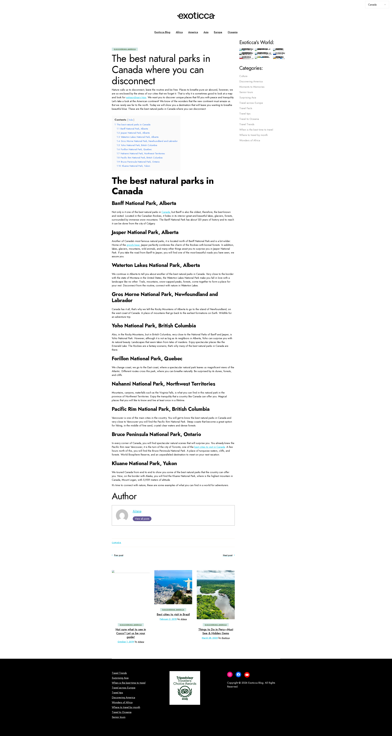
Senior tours (246, 92)
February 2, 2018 (168, 619)
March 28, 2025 (210, 637)
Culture (243, 76)
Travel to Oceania (249, 119)
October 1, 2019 (126, 641)
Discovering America (125, 49)
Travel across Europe (251, 103)
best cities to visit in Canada (209, 447)
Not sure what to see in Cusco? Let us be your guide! (131, 633)
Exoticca (226, 637)
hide (131, 119)
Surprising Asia (247, 97)
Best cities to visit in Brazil (173, 614)
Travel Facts (245, 108)
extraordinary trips (136, 97)
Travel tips (245, 113)
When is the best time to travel (256, 129)
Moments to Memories (251, 87)
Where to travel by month (253, 135)
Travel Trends (246, 124)
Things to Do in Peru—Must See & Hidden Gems (215, 631)
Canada (166, 212)
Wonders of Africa (249, 140)
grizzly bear (133, 245)
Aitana (137, 511)
